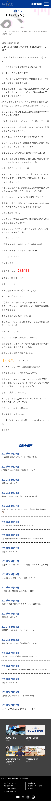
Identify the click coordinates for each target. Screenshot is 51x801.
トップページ (6, 32)
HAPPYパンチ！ (16, 32)
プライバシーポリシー (10, 783)
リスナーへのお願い (10, 788)
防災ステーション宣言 (35, 786)
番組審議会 (31, 783)
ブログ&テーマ (26, 32)
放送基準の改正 (8, 786)
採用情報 (31, 788)
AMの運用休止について (11, 791)
